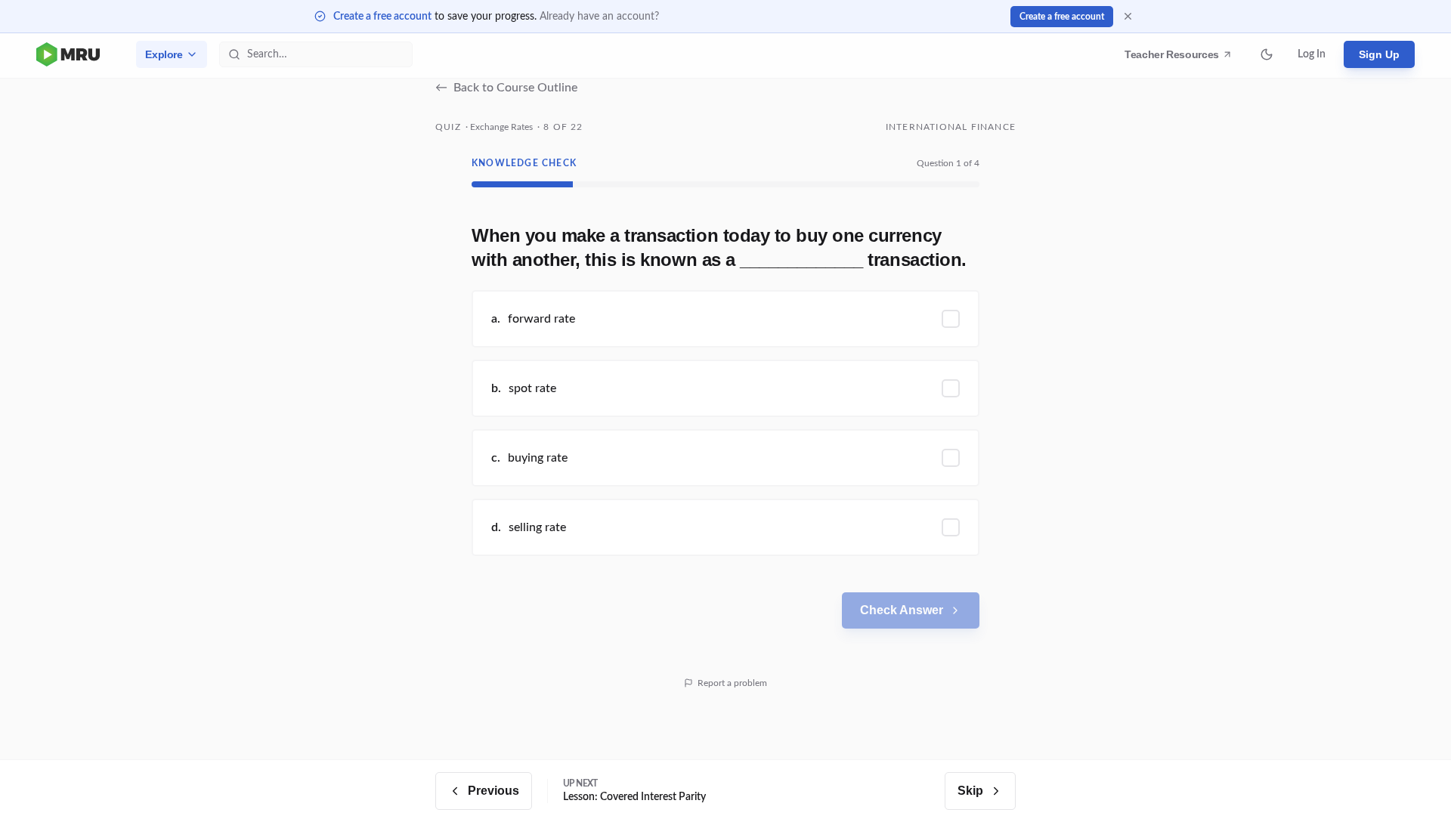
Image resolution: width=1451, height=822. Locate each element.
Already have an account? (599, 16)
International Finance (951, 126)
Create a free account (382, 16)
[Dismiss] (1128, 16)
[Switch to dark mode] (1266, 54)
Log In (1312, 54)
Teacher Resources (1174, 58)
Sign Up (1379, 54)
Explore (164, 54)
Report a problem (732, 683)
